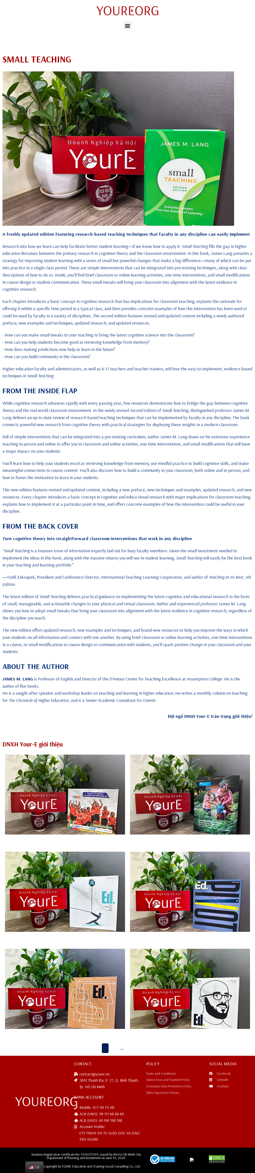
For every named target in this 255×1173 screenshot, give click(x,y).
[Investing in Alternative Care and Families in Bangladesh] (190, 795)
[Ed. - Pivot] (190, 892)
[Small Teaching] (118, 148)
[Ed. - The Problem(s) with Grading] (65, 892)
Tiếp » (144, 1048)
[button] (128, 25)
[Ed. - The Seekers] (65, 989)
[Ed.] (190, 989)
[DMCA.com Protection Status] (217, 1162)
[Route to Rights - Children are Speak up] (65, 795)
